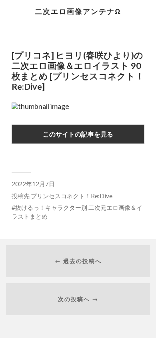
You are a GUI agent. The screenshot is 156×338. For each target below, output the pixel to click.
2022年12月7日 (33, 183)
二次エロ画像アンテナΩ (78, 11)
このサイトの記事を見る (78, 134)
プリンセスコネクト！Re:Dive (71, 195)
